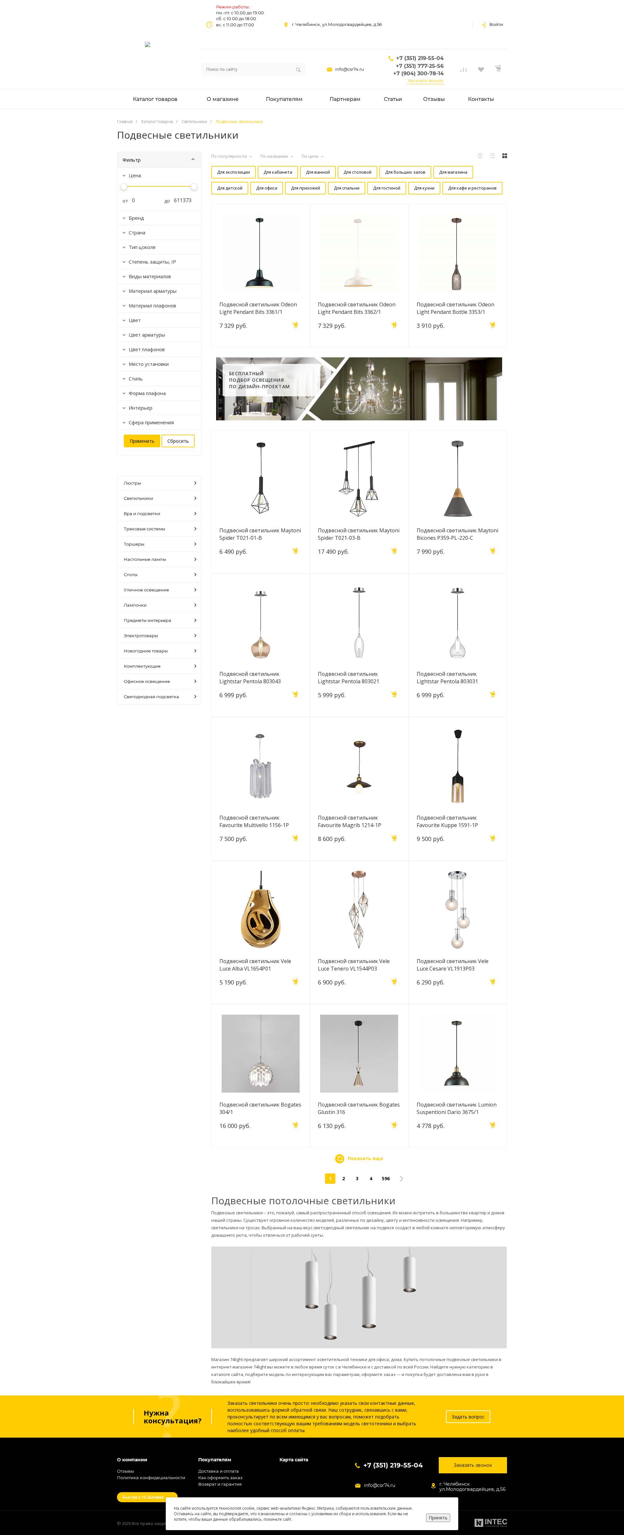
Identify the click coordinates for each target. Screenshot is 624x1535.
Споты (130, 574)
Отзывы (125, 1471)
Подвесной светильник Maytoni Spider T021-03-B (358, 534)
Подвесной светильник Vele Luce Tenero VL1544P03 (354, 965)
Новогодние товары (146, 650)
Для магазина (453, 172)
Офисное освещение (147, 681)
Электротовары (141, 635)
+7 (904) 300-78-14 (418, 73)
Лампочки (135, 605)
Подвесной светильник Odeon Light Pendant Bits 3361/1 (258, 308)
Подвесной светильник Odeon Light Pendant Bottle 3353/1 (455, 308)
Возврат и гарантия (220, 1484)
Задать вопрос (468, 1417)
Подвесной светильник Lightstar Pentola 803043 (250, 677)
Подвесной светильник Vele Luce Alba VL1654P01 (255, 965)
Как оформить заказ (220, 1477)
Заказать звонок (426, 80)
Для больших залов (405, 172)
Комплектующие (142, 666)
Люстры (132, 483)
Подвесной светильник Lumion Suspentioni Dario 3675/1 (457, 1108)
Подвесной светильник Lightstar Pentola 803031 (447, 677)
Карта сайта (294, 1460)
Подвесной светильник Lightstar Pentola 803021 (348, 677)
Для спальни (346, 188)
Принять (438, 1518)
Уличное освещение (146, 589)
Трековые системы (144, 528)
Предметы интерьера (147, 620)
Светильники (138, 498)
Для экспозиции (233, 172)
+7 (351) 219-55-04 (420, 58)
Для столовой (357, 172)
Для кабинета (278, 172)
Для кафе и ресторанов (472, 188)
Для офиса (266, 188)
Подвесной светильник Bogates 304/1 (260, 1108)
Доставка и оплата (218, 1471)
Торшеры (134, 544)
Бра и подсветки (142, 513)
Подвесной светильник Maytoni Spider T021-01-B (260, 534)
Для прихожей (305, 188)
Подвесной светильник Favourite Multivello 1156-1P (254, 821)
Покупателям (214, 1460)
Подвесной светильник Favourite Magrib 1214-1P (349, 821)
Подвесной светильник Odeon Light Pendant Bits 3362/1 (357, 308)
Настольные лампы (145, 559)
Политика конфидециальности (151, 1477)
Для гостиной (386, 188)
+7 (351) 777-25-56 (420, 66)
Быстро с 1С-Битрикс (143, 1497)
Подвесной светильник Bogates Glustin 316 (359, 1108)
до (164, 201)
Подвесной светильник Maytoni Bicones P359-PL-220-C (457, 534)
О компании (132, 1460)
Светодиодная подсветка (151, 696)
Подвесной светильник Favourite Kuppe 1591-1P (447, 821)
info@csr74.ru (349, 69)
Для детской (229, 188)
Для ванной (318, 172)
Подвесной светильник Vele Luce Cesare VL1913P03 (452, 965)
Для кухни (424, 188)
